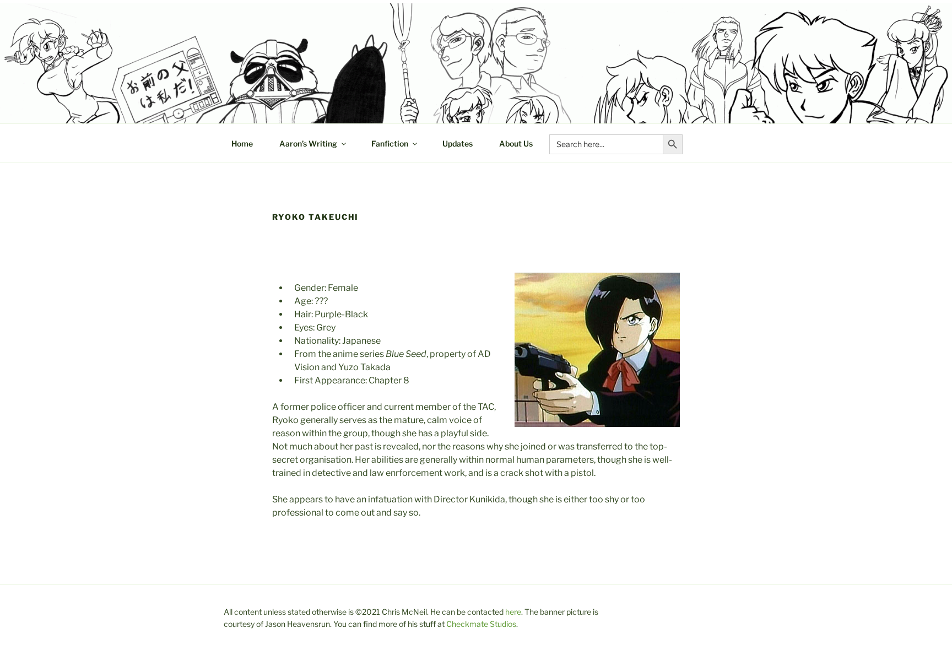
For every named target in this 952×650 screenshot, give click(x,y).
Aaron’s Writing (308, 143)
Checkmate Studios (481, 624)
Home (242, 143)
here (513, 611)
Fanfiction (389, 143)
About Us (516, 143)
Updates (457, 143)
